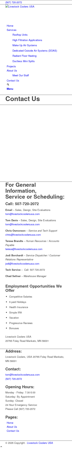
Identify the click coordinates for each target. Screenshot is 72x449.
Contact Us (22, 98)
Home (10, 422)
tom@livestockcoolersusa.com (22, 214)
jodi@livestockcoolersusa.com (22, 263)
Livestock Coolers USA (40, 443)
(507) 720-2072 (13, 2)
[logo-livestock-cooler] (34, 6)
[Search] (8, 84)
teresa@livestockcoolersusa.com (23, 249)
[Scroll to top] (1, 447)
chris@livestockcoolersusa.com (23, 234)
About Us (12, 426)
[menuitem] (37, 26)
